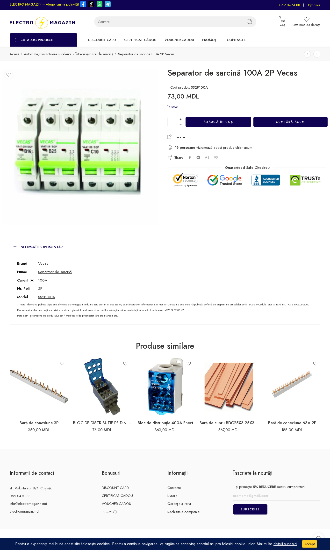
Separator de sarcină (55, 272)
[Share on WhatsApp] (207, 157)
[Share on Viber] (216, 157)
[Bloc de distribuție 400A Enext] (165, 387)
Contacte (174, 487)
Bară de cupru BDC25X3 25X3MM (229, 423)
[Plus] (180, 119)
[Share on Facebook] (190, 157)
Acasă (14, 53)
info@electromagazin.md (28, 503)
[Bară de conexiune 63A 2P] (292, 387)
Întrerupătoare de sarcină (94, 53)
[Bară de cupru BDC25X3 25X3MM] (229, 387)
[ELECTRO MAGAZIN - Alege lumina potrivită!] (42, 22)
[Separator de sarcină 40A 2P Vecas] (316, 53)
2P (40, 288)
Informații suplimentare (42, 246)
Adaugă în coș (218, 122)
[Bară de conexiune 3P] (39, 387)
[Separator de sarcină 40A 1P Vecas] (307, 53)
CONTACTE (236, 39)
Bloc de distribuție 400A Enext (165, 423)
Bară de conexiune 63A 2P (292, 423)
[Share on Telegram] (198, 157)
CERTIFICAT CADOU (140, 39)
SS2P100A (46, 297)
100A (42, 280)
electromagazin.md (24, 511)
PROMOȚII (210, 39)
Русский (314, 4)
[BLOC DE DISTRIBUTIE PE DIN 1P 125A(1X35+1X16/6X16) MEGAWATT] (102, 387)
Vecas (43, 263)
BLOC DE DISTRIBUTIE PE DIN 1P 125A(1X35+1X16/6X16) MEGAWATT (102, 423)
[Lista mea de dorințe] (9, 75)
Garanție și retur (179, 503)
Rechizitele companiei (183, 511)
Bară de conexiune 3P (39, 423)
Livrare (178, 137)
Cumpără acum (290, 122)
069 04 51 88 (289, 4)
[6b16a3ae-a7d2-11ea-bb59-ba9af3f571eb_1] (80, 147)
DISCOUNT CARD (102, 39)
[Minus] (180, 124)
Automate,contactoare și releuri (47, 53)
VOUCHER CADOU (179, 39)
